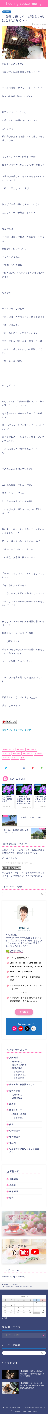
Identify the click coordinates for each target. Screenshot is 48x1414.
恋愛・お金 (14, 1090)
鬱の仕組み (14, 1136)
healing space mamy (24, 3)
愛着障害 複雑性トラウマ (22, 1084)
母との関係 (20, 1078)
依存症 (12, 1185)
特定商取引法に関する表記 (34, 1407)
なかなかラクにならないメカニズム (24, 1150)
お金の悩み (17, 1095)
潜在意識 (39, 754)
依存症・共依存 (19, 1114)
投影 (11, 1124)
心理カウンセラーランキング (16, 730)
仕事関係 (13, 1179)
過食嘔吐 (19, 1118)
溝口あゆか (28, 754)
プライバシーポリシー (13, 1407)
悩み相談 (7, 754)
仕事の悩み (17, 1062)
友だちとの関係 (19, 1065)
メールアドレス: (10, 858)
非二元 (15, 757)
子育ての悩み (21, 1075)
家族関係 (13, 1191)
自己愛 (7, 757)
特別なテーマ (15, 1110)
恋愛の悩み (17, 1098)
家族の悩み (17, 1068)
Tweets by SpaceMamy (13, 1276)
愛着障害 (17, 754)
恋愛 (11, 1197)
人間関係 (21, 750)
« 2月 (4, 1318)
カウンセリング (9, 750)
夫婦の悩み (20, 1072)
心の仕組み (6, 11)
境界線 (12, 1104)
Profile (24, 1012)
